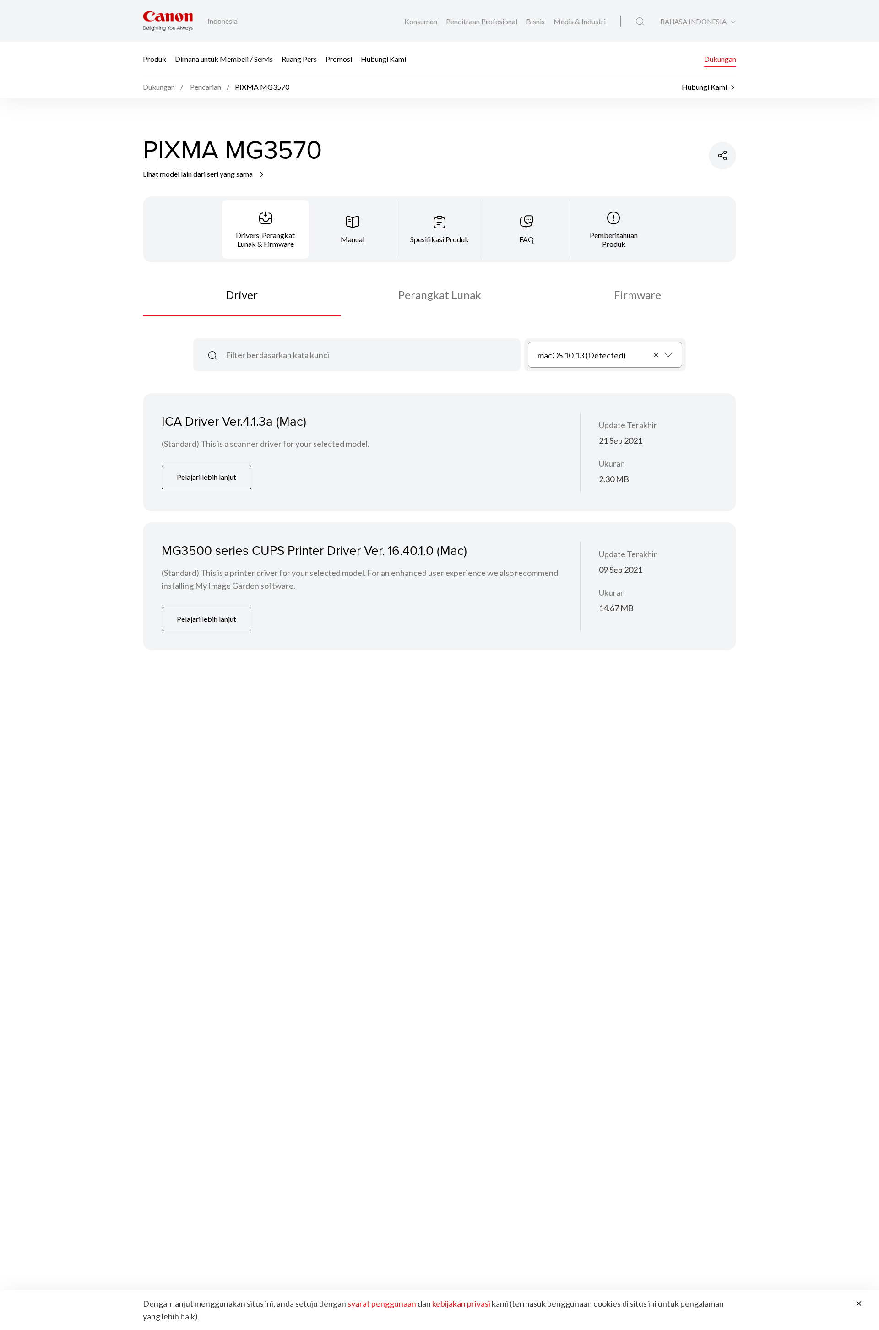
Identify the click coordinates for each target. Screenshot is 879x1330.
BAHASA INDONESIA (693, 21)
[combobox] (605, 355)
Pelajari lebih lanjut (206, 476)
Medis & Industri (579, 21)
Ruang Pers (299, 58)
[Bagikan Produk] (722, 155)
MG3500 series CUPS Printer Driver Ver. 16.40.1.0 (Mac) (314, 550)
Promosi (339, 58)
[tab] (265, 229)
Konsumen (421, 21)
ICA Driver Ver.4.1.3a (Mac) (234, 421)
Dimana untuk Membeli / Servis (224, 58)
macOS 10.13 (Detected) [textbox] (581, 355)
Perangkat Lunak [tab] (439, 294)
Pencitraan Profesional (482, 21)
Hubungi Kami (383, 58)
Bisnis (536, 21)
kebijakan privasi (461, 1303)
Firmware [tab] (637, 294)
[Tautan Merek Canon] (168, 21)
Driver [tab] (242, 294)
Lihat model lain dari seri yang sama (198, 173)
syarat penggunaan (381, 1303)
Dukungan (720, 58)
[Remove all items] (656, 354)
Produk (154, 58)
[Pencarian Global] (639, 21)
